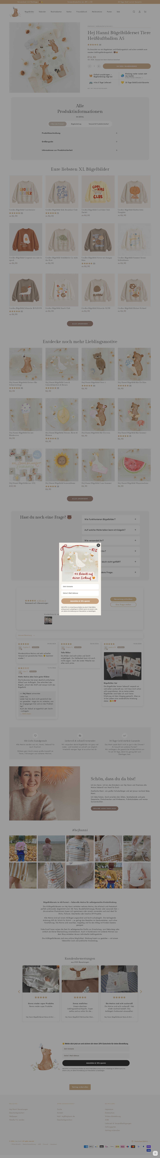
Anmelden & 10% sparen (80, 601)
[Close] (98, 545)
